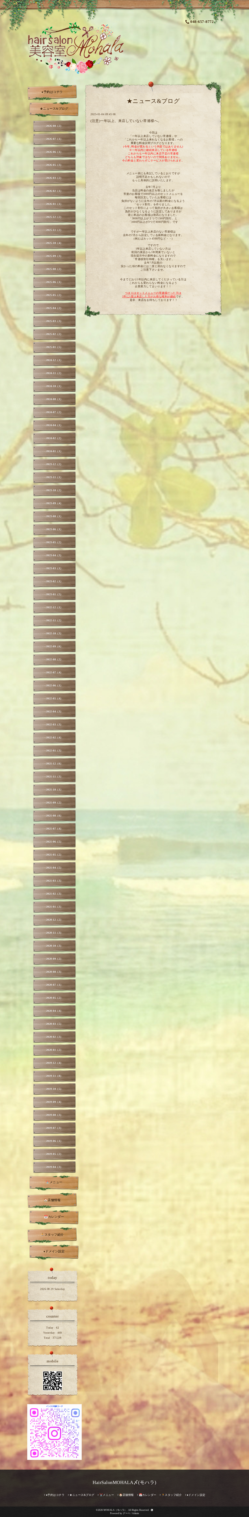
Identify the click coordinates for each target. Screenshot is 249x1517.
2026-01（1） (54, 204)
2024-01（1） (54, 451)
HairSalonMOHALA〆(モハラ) (124, 1482)
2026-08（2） (54, 126)
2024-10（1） (54, 386)
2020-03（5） (54, 1023)
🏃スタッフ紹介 (52, 1234)
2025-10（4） (54, 243)
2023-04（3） (54, 555)
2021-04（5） (54, 867)
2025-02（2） (54, 334)
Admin (135, 1513)
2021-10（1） (54, 789)
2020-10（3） (54, 945)
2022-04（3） (54, 711)
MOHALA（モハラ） (115, 1510)
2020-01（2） (54, 1049)
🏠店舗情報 (52, 1200)
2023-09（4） (54, 503)
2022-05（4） (54, 698)
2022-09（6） (54, 646)
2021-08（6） (54, 815)
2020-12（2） (54, 919)
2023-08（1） (54, 516)
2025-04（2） (54, 308)
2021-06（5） (54, 841)
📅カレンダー (54, 1216)
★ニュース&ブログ (54, 108)
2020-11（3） (54, 932)
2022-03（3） (54, 724)
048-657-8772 (202, 21)
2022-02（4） (54, 737)
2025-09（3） (54, 256)
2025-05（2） (54, 295)
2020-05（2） (54, 997)
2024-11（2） (54, 373)
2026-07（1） (54, 139)
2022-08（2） (54, 659)
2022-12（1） (54, 607)
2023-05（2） (54, 542)
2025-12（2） (54, 217)
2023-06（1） (54, 529)
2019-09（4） (54, 1102)
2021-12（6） (54, 763)
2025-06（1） (54, 282)
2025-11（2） (54, 230)
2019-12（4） (54, 1063)
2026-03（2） (54, 178)
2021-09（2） (54, 802)
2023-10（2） (54, 490)
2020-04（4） (54, 1010)
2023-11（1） (54, 477)
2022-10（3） (54, 633)
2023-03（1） (54, 568)
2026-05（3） (54, 165)
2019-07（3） (54, 1128)
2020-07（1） (54, 984)
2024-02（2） (54, 438)
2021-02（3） (54, 893)
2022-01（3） (54, 750)
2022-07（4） (54, 672)
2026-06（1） (54, 152)
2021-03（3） (54, 880)
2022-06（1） (54, 685)
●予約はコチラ (52, 92)
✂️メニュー (54, 1182)
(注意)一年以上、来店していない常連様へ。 (125, 121)
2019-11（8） (54, 1076)
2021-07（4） (54, 828)
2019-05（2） (54, 1154)
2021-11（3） (54, 776)
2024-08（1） (54, 399)
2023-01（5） (54, 594)
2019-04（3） (54, 1167)
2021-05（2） (54, 854)
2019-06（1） (54, 1141)
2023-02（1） (54, 581)
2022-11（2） (54, 620)
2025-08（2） (54, 269)
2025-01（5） (54, 347)
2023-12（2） (54, 464)
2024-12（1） (54, 360)
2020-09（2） (54, 958)
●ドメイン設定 (54, 1251)
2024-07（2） (54, 412)
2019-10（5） (54, 1089)
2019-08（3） (54, 1115)
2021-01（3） (54, 906)
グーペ (126, 1513)
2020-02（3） (54, 1036)
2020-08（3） (54, 971)
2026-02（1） (54, 191)
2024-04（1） (54, 425)
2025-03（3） (54, 321)
